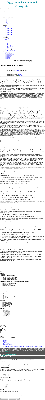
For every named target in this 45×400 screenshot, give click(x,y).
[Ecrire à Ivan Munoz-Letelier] (17, 70)
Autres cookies (27, 359)
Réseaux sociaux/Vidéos (20, 359)
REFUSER (13, 354)
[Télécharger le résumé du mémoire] (20, 75)
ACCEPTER (9, 354)
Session (32, 359)
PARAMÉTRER (3, 354)
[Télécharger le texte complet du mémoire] (19, 74)
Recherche (2, 336)
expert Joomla (33, 346)
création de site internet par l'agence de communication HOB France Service (17, 346)
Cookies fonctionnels (4, 359)
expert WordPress (39, 346)
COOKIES (2, 355)
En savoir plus (7, 351)
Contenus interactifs (12, 359)
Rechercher (13, 337)
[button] (6, 11)
